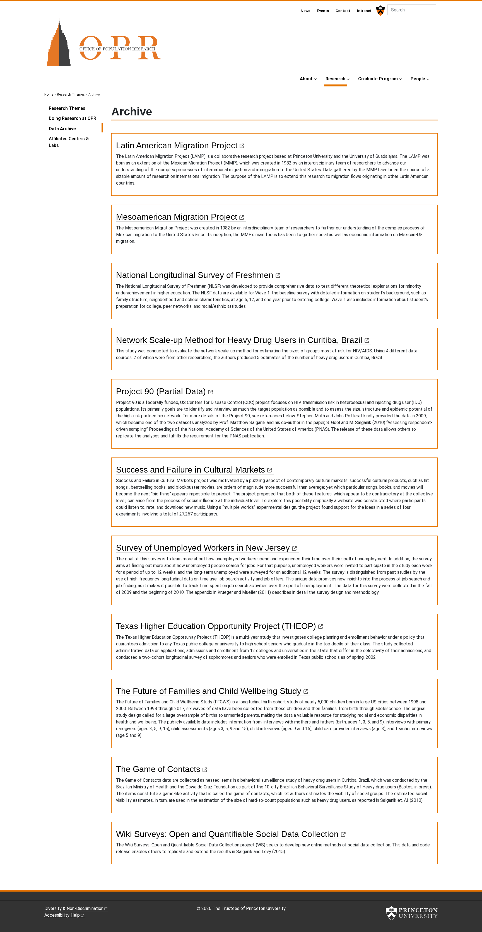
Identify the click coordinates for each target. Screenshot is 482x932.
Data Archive (76, 128)
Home (48, 94)
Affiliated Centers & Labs (69, 142)
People (418, 78)
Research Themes (71, 94)
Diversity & (73, 908)
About (306, 78)
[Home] (103, 44)
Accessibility (62, 915)
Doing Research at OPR (72, 118)
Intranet (364, 10)
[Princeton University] (379, 10)
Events (323, 10)
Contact (343, 10)
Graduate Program (378, 78)
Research (336, 78)
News (305, 10)
